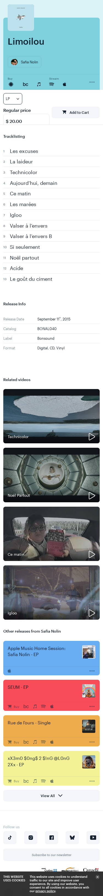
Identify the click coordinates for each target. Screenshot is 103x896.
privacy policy (45, 891)
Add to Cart (79, 112)
